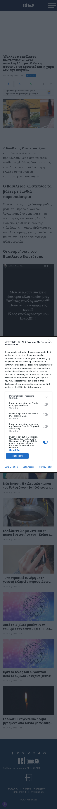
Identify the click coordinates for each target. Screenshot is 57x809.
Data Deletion (11, 467)
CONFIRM (17, 456)
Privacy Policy (45, 467)
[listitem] (28, 397)
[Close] (51, 342)
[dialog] (28, 404)
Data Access (28, 467)
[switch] (45, 404)
